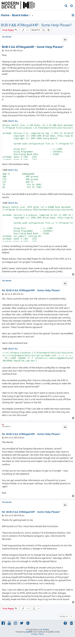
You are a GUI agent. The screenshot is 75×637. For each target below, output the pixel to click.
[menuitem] (66, 6)
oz (3, 424)
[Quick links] (73, 15)
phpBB (28, 632)
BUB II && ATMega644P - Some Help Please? (36, 25)
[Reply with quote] (65, 39)
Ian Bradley (44, 629)
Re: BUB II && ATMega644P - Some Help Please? (31, 290)
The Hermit (6, 37)
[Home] (18, 5)
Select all (13, 121)
